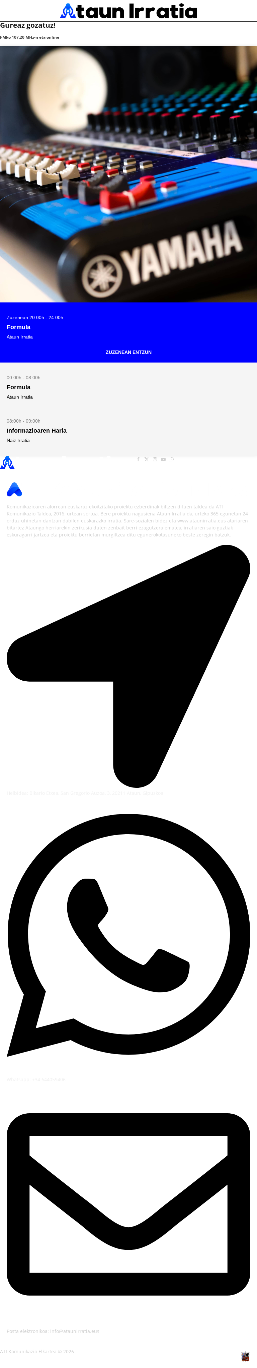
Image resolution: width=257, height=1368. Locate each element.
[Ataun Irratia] (128, 11)
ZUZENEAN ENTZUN (129, 352)
